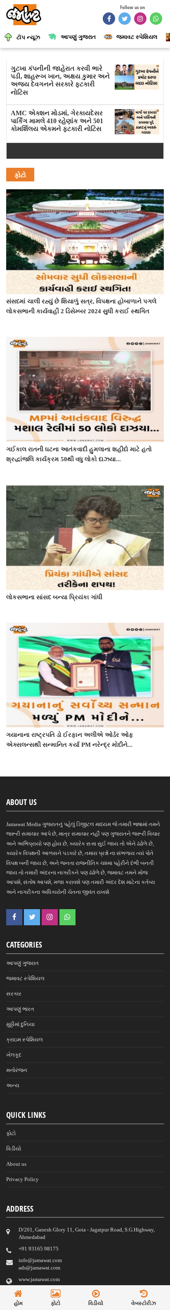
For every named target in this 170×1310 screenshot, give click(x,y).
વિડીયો (13, 1149)
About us (16, 1164)
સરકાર (13, 994)
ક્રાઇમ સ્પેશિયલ (24, 1039)
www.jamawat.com (39, 1279)
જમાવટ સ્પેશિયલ (25, 978)
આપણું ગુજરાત (22, 963)
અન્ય (12, 1085)
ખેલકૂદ (13, 1055)
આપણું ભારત (20, 1009)
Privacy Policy (22, 1179)
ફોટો (11, 1133)
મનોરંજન (16, 1070)
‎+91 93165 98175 (39, 1249)
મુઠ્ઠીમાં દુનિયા (20, 1024)
